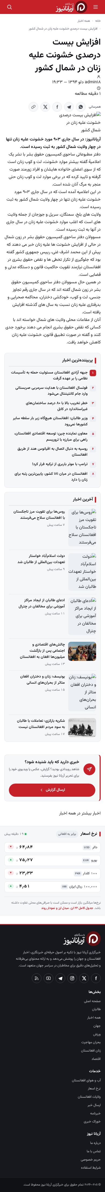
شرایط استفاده (91, 1168)
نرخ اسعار (94, 1088)
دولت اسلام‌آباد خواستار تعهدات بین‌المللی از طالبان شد (41, 559)
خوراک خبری (92, 1121)
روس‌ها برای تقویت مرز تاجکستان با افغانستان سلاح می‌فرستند (39, 515)
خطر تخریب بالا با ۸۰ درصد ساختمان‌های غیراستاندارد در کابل (57, 406)
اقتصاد (96, 1059)
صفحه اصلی (92, 1001)
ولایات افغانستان (89, 1097)
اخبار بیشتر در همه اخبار (80, 813)
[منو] (95, 7)
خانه (98, 21)
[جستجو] (9, 7)
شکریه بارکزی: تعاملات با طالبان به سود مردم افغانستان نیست (41, 724)
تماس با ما (94, 1151)
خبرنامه (95, 1113)
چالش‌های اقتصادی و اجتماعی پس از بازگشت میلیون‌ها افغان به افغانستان (42, 651)
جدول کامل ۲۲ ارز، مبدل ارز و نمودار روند (67, 908)
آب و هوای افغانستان (86, 1080)
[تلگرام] (60, 978)
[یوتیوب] (48, 978)
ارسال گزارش (55, 790)
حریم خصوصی (91, 1159)
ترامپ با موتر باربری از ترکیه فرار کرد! (60, 464)
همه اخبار (84, 21)
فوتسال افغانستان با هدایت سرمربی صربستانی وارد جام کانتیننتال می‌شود (51, 391)
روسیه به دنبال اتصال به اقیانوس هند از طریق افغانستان (53, 452)
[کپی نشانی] (33, 107)
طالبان (96, 1009)
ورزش (97, 1034)
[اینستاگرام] (72, 978)
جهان (97, 1026)
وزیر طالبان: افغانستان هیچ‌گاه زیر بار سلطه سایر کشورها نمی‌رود (50, 421)
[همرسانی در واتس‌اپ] (81, 107)
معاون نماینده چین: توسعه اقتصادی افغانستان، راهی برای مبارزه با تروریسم (51, 437)
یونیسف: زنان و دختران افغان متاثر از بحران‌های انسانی (42, 680)
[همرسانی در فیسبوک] (57, 107)
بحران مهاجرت (91, 1042)
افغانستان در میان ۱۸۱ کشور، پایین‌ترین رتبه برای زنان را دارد (51, 477)
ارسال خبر (94, 1105)
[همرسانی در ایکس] (45, 107)
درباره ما (95, 1143)
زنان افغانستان (91, 1050)
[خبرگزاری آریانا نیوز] (71, 7)
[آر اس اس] (36, 978)
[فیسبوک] (96, 978)
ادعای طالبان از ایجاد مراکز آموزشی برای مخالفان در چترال (42, 603)
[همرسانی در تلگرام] (69, 107)
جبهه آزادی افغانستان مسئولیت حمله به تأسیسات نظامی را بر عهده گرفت (49, 376)
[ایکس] (84, 978)
